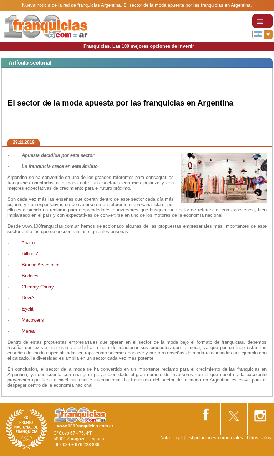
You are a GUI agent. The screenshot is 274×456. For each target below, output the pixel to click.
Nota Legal (171, 437)
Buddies (30, 275)
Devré (28, 298)
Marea (28, 331)
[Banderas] (262, 34)
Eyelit (28, 309)
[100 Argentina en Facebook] (206, 413)
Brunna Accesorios (41, 264)
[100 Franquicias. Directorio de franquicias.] (45, 26)
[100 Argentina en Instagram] (260, 413)
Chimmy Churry (38, 287)
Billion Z (30, 253)
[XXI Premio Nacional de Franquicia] (27, 428)
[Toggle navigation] (262, 21)
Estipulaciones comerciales (215, 437)
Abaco (28, 242)
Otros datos (259, 437)
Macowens (33, 320)
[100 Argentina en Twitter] (233, 413)
